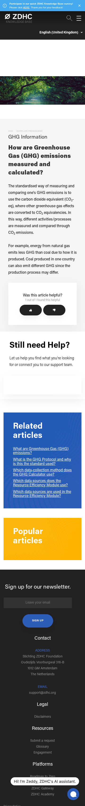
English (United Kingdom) (59, 32)
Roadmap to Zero (42, 776)
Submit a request (42, 741)
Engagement (43, 752)
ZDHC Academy (42, 794)
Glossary (42, 747)
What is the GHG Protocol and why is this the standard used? (42, 462)
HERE (26, 7)
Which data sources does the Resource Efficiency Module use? (40, 483)
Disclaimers (42, 717)
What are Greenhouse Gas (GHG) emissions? (40, 451)
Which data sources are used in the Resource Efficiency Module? (42, 494)
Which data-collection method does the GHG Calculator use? (42, 473)
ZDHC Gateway (42, 788)
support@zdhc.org (42, 693)
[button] (31, 310)
